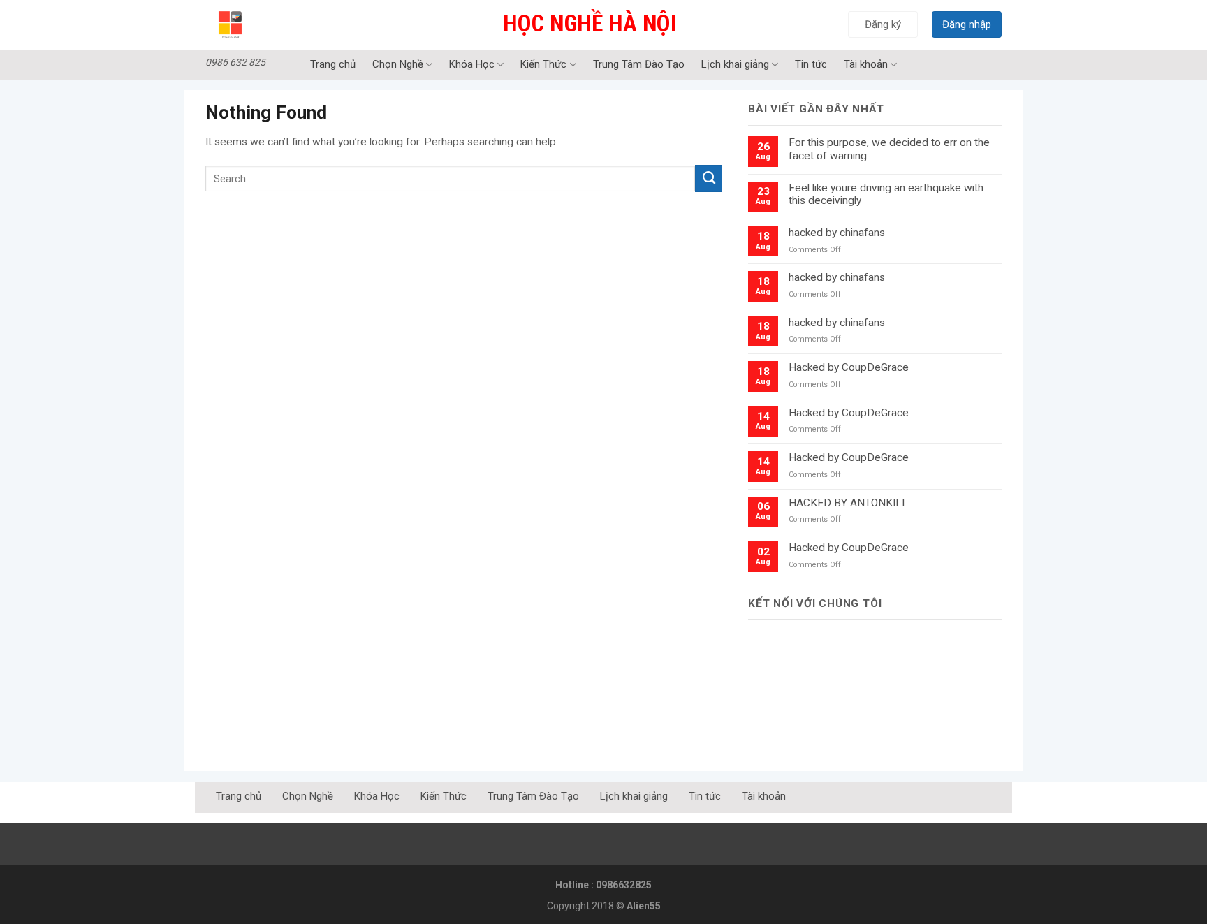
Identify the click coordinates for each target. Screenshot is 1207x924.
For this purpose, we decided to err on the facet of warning (889, 149)
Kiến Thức (543, 64)
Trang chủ (333, 64)
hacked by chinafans (837, 232)
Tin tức (811, 64)
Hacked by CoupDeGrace (849, 367)
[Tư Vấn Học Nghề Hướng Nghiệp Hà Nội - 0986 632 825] (265, 25)
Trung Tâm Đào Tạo (639, 64)
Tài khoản (866, 64)
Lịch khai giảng (735, 64)
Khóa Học (472, 64)
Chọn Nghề (397, 64)
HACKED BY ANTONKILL (848, 503)
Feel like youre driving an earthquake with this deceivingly (886, 194)
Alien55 (644, 905)
